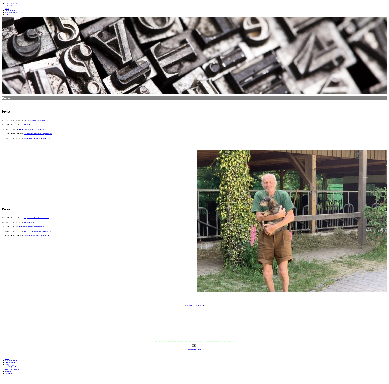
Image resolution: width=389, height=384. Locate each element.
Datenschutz (199, 305)
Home (7, 14)
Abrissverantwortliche (12, 3)
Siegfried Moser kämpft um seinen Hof (36, 120)
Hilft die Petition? (29, 125)
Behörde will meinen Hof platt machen (31, 129)
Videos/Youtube (10, 10)
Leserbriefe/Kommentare (13, 7)
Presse (7, 364)
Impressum (189, 305)
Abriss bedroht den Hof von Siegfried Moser (38, 134)
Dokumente (8, 5)
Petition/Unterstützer (11, 12)
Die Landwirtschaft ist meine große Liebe (37, 138)
